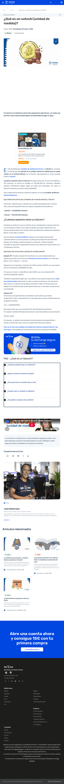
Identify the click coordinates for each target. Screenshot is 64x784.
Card (5, 699)
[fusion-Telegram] (19, 681)
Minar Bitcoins (37, 714)
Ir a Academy (37, 724)
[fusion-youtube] (15, 681)
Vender (6, 696)
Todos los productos (39, 702)
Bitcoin (12, 10)
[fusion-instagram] (22, 681)
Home (4, 10)
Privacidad (18, 781)
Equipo (6, 730)
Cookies (24, 781)
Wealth (35, 691)
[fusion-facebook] (8, 681)
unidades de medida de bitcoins (31, 169)
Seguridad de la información (34, 781)
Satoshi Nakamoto (10, 195)
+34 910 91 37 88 (9, 678)
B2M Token (36, 694)
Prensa (6, 735)
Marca (6, 738)
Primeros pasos (38, 711)
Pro (5, 704)
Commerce (7, 702)
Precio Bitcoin (37, 716)
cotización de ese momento (38, 258)
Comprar (6, 694)
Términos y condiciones (8, 781)
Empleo (6, 740)
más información (18, 749)
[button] (32, 365)
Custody (35, 699)
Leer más (6, 520)
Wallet (6, 691)
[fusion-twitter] (11, 681)
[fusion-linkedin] (5, 681)
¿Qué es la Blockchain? (40, 722)
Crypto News (37, 696)
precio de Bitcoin (22, 237)
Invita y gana (8, 732)
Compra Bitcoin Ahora (32, 649)
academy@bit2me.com (11, 675)
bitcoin (12, 176)
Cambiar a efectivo (39, 719)
